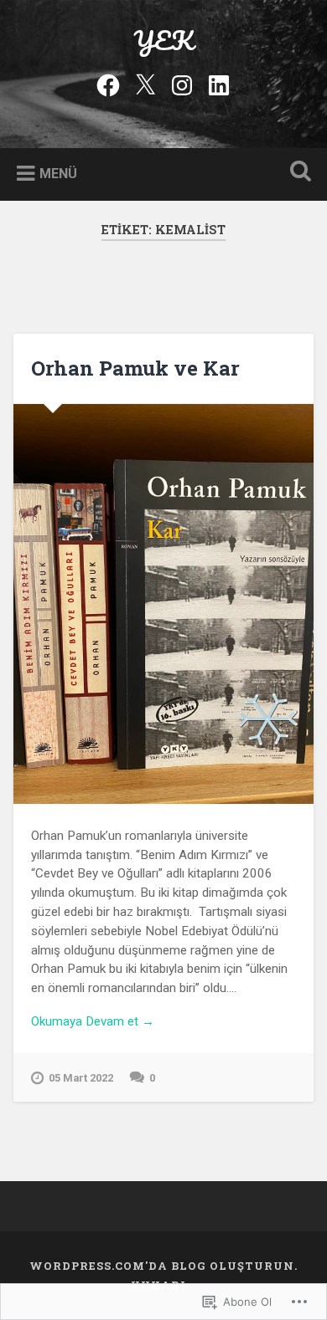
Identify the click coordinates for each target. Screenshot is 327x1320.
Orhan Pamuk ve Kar (135, 368)
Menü (58, 173)
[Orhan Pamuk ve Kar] (163, 604)
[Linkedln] (218, 83)
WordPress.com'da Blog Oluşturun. (163, 1265)
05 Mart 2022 (81, 1078)
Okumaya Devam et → (92, 1021)
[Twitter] (145, 83)
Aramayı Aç (297, 172)
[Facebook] (108, 83)
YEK (163, 40)
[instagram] (182, 83)
